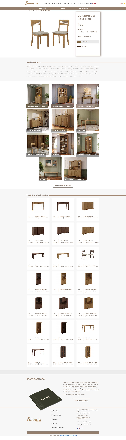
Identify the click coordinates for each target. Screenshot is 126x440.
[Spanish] (124, 3)
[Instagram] (93, 3)
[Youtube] (95, 3)
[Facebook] (91, 3)
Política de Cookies (73, 435)
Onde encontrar (56, 3)
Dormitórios (83, 8)
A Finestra (47, 3)
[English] (121, 3)
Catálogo (66, 3)
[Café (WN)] (79, 46)
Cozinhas (42, 8)
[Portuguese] (122, 3)
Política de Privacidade (64, 435)
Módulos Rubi (45, 10)
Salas (63, 8)
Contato (73, 3)
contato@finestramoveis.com (83, 424)
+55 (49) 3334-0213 (83, 422)
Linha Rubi (37, 10)
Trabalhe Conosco (83, 3)
